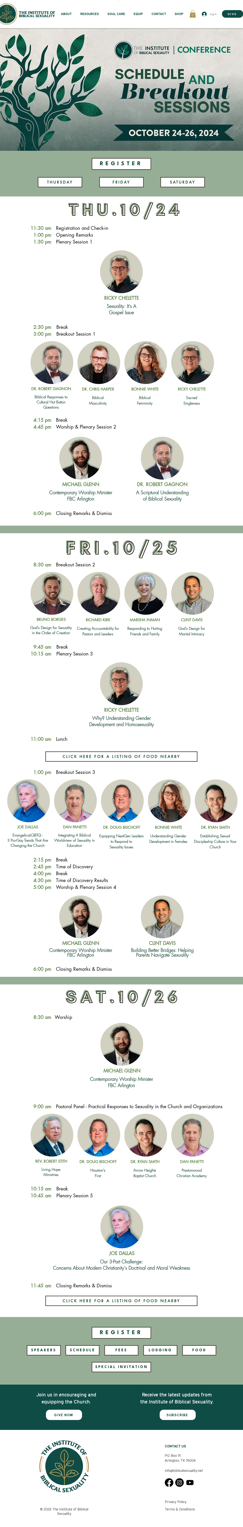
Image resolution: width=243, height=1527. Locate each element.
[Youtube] (190, 1482)
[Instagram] (179, 1482)
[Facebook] (169, 1482)
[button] (192, 14)
